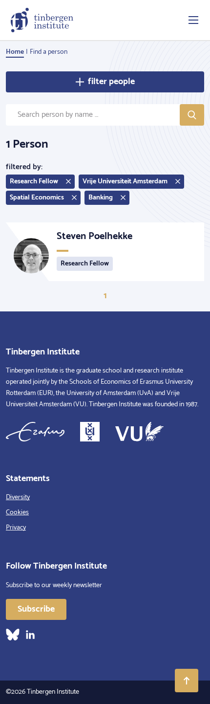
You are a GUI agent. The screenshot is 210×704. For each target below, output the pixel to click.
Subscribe (36, 609)
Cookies (17, 512)
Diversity (18, 497)
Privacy (16, 527)
